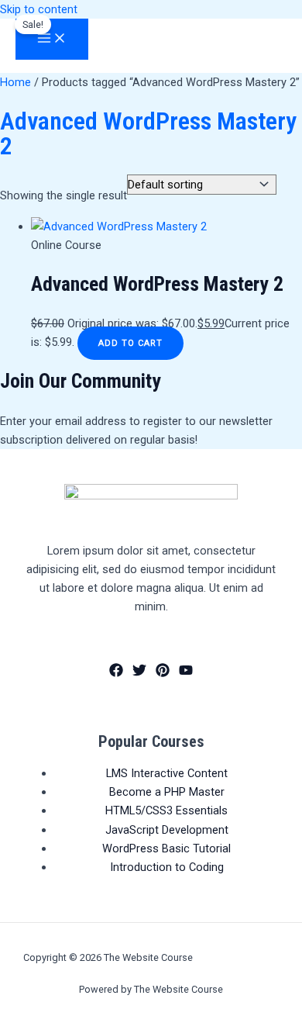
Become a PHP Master (167, 792)
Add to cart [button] (130, 343)
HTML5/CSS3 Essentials (166, 810)
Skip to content (38, 9)
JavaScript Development (166, 830)
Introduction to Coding (167, 867)
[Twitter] (139, 673)
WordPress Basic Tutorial (166, 848)
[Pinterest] (163, 673)
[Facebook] (116, 673)
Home (15, 82)
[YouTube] (186, 673)
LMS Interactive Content (167, 773)
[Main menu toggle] (51, 39)
